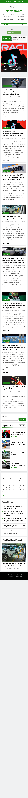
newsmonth (6, 97)
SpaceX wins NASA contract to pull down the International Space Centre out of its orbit (13, 347)
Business (6, 213)
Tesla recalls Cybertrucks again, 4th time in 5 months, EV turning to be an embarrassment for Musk (13, 260)
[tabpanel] (14, 556)
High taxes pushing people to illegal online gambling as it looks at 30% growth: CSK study (13, 306)
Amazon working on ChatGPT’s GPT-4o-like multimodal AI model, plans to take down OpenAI (13, 177)
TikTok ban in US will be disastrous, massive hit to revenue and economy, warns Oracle (12, 1)
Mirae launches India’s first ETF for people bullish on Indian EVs (17, 455)
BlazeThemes (18, 576)
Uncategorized (7, 86)
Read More (5, 117)
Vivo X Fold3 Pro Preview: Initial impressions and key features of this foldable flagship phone (13, 92)
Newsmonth (14, 11)
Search (4, 416)
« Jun (3, 495)
